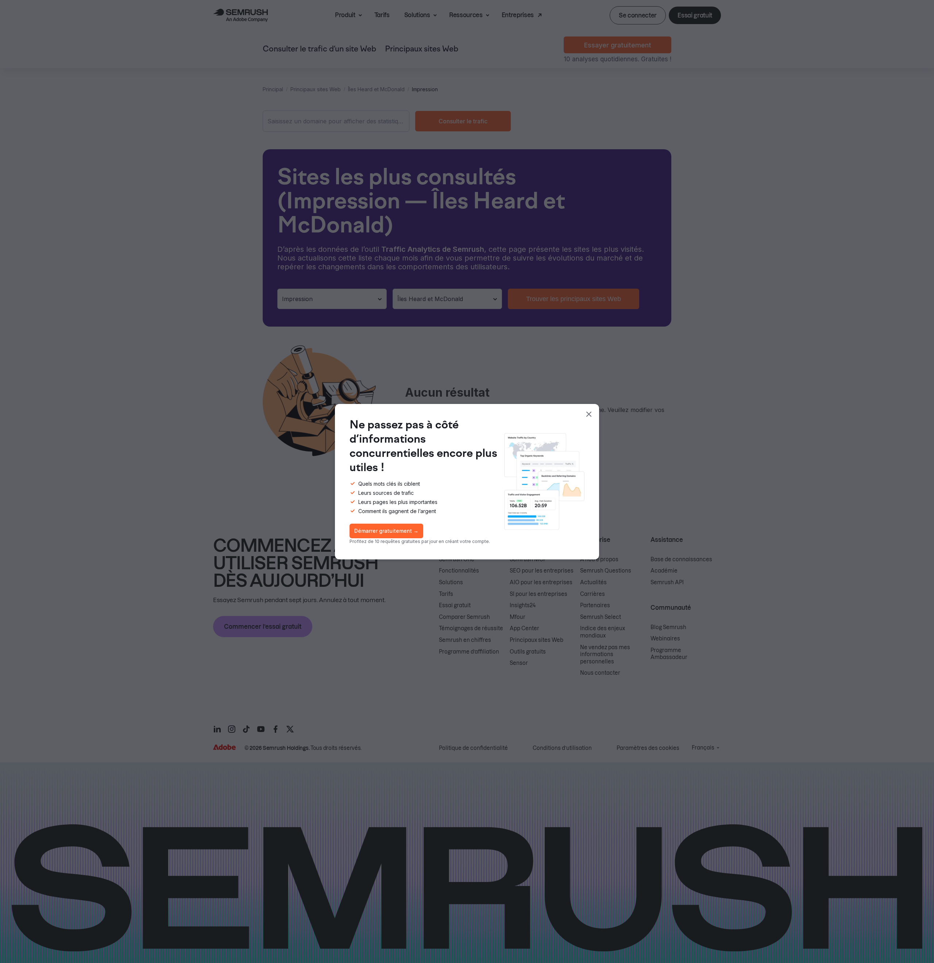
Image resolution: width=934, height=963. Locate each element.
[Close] (589, 414)
